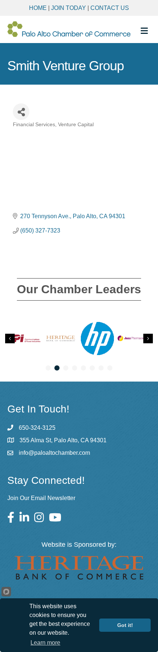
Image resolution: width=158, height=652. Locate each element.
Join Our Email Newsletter (41, 498)
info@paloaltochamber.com (54, 453)
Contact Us (109, 8)
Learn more (45, 642)
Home (38, 8)
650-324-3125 (37, 428)
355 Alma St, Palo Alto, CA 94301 (63, 440)
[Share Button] (21, 111)
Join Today (68, 8)
